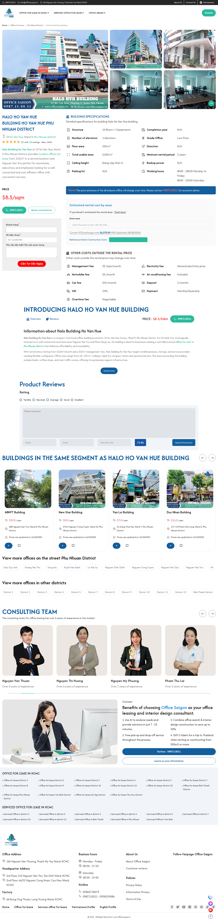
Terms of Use (133, 899)
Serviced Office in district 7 (196, 814)
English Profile (108, 907)
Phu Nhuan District (45, 137)
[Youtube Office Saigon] (183, 907)
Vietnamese (208, 2)
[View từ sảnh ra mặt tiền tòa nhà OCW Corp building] (190, 49)
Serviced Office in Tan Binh (160, 819)
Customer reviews (136, 868)
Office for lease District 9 (52, 785)
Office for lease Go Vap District (90, 794)
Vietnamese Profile (83, 907)
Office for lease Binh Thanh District (196, 787)
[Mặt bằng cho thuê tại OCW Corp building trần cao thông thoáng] (190, 89)
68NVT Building (15, 512)
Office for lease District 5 (159, 780)
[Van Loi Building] (136, 489)
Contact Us (191, 2)
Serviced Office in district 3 (88, 814)
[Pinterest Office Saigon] (195, 907)
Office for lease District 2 (52, 780)
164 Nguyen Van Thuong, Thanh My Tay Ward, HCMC (65, 2)
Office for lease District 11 (124, 785)
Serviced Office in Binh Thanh (89, 819)
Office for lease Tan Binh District (55, 794)
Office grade (97, 13)
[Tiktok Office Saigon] (207, 907)
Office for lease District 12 (160, 785)
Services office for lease (69, 13)
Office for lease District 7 (195, 780)
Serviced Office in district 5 (160, 814)
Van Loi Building (123, 512)
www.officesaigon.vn (122, 917)
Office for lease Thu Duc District (126, 794)
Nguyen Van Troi (21, 526)
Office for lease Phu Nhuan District (17, 796)
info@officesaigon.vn (29, 2)
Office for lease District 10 (88, 785)
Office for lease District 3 (87, 780)
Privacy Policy (134, 885)
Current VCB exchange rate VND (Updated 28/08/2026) (105, 232)
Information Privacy (138, 892)
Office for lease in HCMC (34, 13)
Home (5, 907)
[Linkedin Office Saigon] (189, 907)
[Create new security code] (140, 442)
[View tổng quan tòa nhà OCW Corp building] (136, 49)
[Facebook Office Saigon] (172, 907)
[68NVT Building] (28, 489)
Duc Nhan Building (179, 512)
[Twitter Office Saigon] (177, 907)
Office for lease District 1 (16, 780)
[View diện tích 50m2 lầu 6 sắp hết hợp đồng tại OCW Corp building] (136, 89)
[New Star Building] (82, 489)
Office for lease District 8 (16, 785)
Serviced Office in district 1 (16, 814)
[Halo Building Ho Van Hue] (55, 69)
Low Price (183, 138)
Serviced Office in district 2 (52, 814)
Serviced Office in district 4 (124, 814)
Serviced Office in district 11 (53, 819)
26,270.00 (105, 232)
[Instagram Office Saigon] (201, 907)
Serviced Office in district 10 (17, 819)
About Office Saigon (138, 861)
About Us (178, 2)
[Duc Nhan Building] (190, 489)
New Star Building (70, 512)
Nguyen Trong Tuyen (79, 526)
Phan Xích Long (186, 526)
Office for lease (23, 907)
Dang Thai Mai (127, 526)
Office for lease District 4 (123, 780)
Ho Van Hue (16, 137)
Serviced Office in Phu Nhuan (125, 819)
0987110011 (10, 2)
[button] (202, 457)
